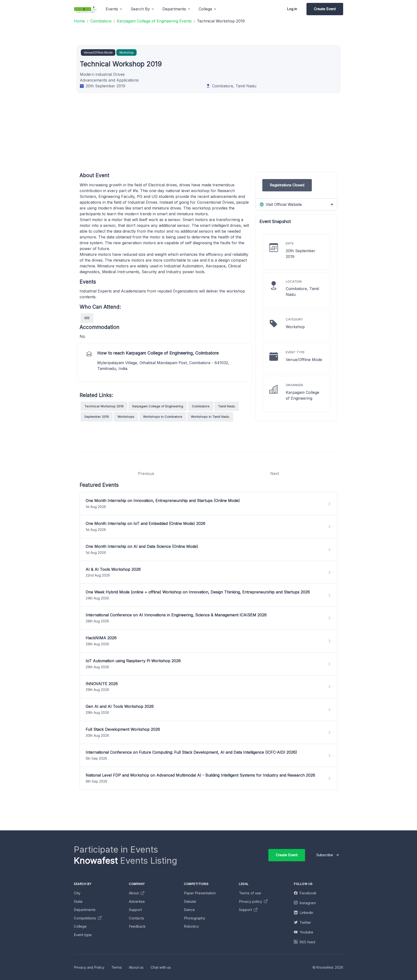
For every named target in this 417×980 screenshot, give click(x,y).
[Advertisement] (224, 138)
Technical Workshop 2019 (104, 406)
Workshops (126, 416)
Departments (85, 909)
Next (274, 473)
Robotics (191, 926)
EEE (87, 318)
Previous (146, 473)
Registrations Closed (287, 185)
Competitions (85, 918)
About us (136, 967)
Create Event (325, 9)
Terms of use (250, 893)
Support (135, 909)
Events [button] (112, 9)
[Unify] (85, 9)
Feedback (137, 926)
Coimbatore (200, 406)
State (78, 901)
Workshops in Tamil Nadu (210, 416)
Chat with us (161, 967)
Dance (189, 909)
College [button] (205, 9)
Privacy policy (251, 901)
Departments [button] (174, 9)
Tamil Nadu (226, 406)
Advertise (137, 901)
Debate (190, 901)
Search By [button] (140, 9)
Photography (194, 918)
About (134, 893)
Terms (116, 967)
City (77, 893)
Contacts (136, 918)
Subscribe (324, 855)
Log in (292, 9)
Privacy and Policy (89, 967)
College (80, 926)
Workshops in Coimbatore (162, 416)
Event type (83, 934)
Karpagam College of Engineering (157, 406)
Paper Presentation (200, 893)
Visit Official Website (283, 204)
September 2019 (96, 416)
